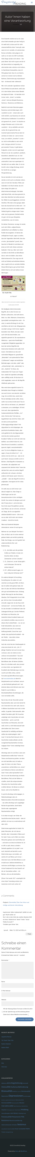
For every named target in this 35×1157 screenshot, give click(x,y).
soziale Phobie (14, 1129)
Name (3, 981)
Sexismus (21, 1125)
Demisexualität (25, 1091)
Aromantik (25, 1083)
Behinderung (23, 1087)
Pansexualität (6, 1117)
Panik (24, 1113)
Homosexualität (15, 1103)
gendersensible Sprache (10, 1100)
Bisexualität (6, 1091)
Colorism (19, 1091)
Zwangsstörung (9, 1132)
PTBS (22, 1117)
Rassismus (5, 1120)
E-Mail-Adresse (5, 991)
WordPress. (24, 1151)
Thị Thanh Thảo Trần (7, 1040)
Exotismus (3, 1100)
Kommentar (5, 960)
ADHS (9, 1083)
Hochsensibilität (6, 1103)
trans (28, 1129)
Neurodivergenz (5, 1113)
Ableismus (3, 1083)
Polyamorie (16, 1117)
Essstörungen (27, 1096)
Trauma (3, 1132)
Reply (29, 934)
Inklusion (21, 1103)
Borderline (14, 1091)
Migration (4, 1110)
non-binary (14, 1113)
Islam (15, 1106)
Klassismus (18, 1106)
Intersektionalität (7, 1106)
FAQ (2, 1063)
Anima (17, 1151)
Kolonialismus (25, 1106)
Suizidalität (22, 1129)
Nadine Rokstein (6, 1044)
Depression (4, 1096)
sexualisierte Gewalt (6, 1129)
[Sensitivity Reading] (13, 2)
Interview (4, 1067)
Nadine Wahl (5, 1047)
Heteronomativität (20, 1100)
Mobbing (24, 1110)
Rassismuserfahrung (16, 1120)
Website (3, 999)
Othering (20, 1113)
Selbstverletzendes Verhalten (9, 1125)
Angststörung (16, 1083)
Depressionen (16, 1096)
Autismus (14, 1087)
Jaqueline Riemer (6, 1037)
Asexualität (5, 1087)
